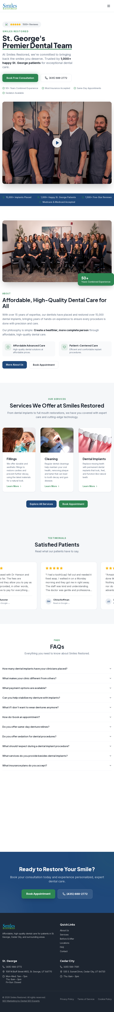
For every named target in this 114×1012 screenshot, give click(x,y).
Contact (64, 951)
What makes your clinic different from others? (29, 678)
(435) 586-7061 (71, 967)
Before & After (67, 938)
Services (64, 934)
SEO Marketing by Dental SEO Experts (21, 1001)
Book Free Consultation (20, 77)
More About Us (14, 364)
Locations (64, 943)
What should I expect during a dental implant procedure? (35, 746)
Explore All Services (41, 503)
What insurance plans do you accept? (24, 765)
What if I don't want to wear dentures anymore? (30, 707)
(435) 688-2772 (58, 77)
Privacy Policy (67, 999)
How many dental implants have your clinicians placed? (34, 668)
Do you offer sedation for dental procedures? (29, 736)
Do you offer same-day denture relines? (25, 726)
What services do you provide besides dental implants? (35, 755)
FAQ (62, 947)
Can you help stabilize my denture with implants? (31, 697)
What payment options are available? (24, 688)
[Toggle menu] (109, 6)
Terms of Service (85, 999)
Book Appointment (44, 364)
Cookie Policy (105, 999)
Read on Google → (60, 603)
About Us (64, 930)
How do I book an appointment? (21, 717)
